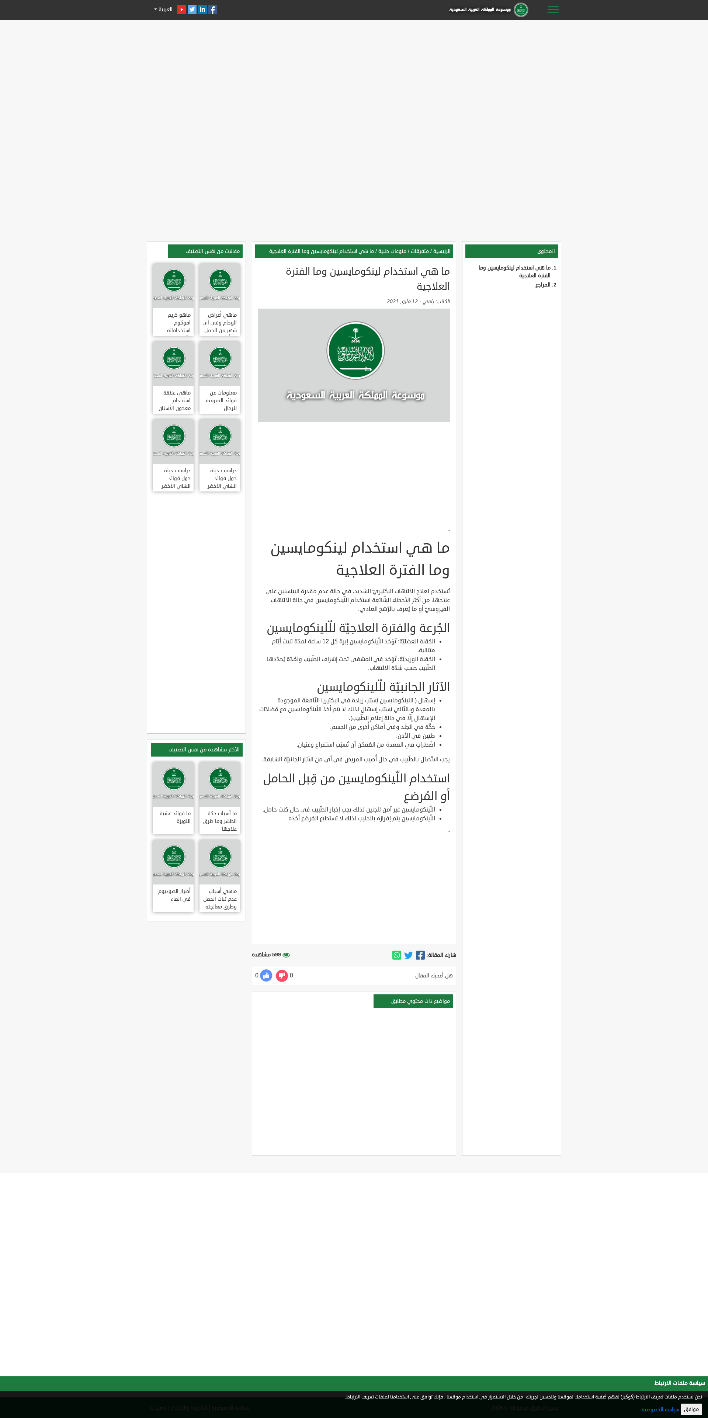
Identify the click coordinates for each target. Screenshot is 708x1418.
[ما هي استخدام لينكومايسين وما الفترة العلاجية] (420, 955)
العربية (165, 9)
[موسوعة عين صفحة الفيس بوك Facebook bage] (212, 9)
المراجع (543, 284)
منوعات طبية (392, 251)
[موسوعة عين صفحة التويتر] (192, 9)
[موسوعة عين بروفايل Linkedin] (202, 9)
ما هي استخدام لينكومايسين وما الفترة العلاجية (321, 251)
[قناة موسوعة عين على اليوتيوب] (181, 9)
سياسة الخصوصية (660, 1409)
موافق (691, 1409)
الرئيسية (442, 251)
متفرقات (420, 251)
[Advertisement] (354, 74)
